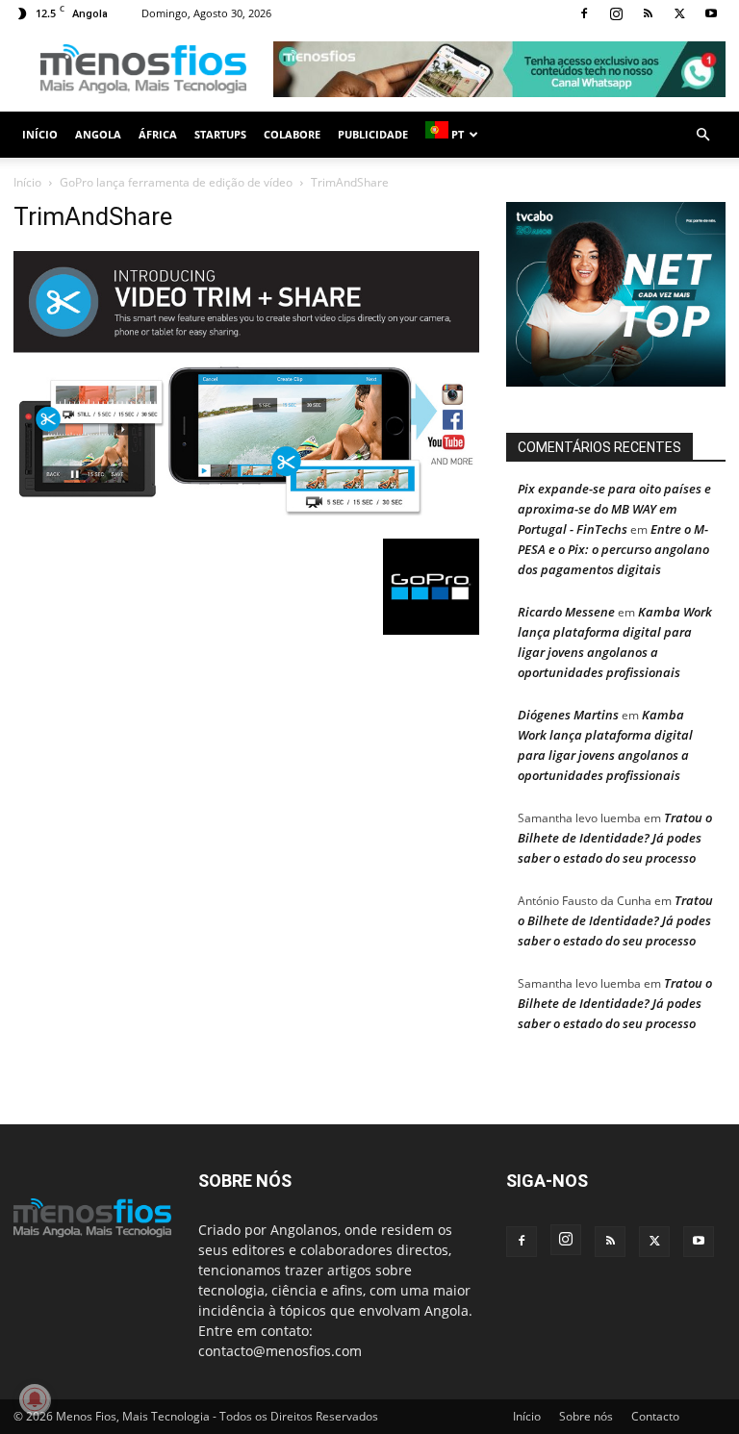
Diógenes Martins (568, 714)
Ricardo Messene (566, 611)
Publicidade (373, 134)
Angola (98, 134)
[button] (702, 135)
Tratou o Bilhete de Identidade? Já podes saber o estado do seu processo (615, 838)
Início (40, 134)
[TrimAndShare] (246, 519)
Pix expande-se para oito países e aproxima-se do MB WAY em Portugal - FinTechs (614, 509)
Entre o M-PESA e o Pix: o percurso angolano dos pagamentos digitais (613, 549)
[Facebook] (584, 13)
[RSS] (647, 13)
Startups (220, 134)
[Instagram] (615, 13)
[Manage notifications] (34, 1399)
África (158, 134)
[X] (679, 13)
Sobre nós (586, 1416)
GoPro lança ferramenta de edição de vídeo (176, 182)
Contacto (655, 1416)
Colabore (292, 134)
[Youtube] (711, 13)
